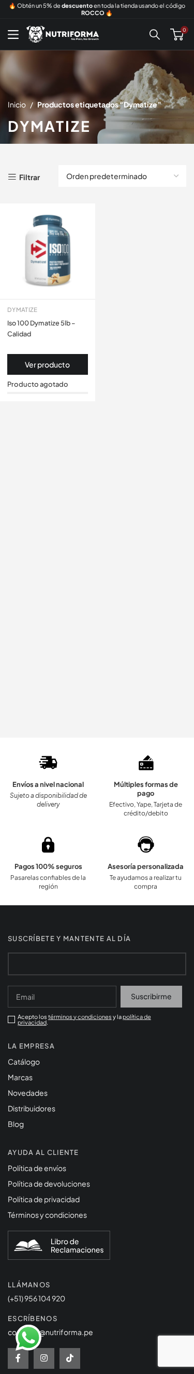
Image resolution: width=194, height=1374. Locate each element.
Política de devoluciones (49, 1183)
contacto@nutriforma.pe (50, 1332)
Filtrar (29, 177)
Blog (16, 1123)
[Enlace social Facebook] (18, 1358)
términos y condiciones (80, 1016)
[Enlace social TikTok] (69, 1358)
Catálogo (24, 1061)
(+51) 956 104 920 (36, 1298)
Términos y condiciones (47, 1214)
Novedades (28, 1092)
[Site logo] (62, 33)
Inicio (17, 104)
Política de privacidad (44, 1199)
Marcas (20, 1077)
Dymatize (22, 310)
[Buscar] (154, 34)
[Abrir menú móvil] (13, 34)
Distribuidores (31, 1108)
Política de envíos (37, 1168)
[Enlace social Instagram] (44, 1358)
